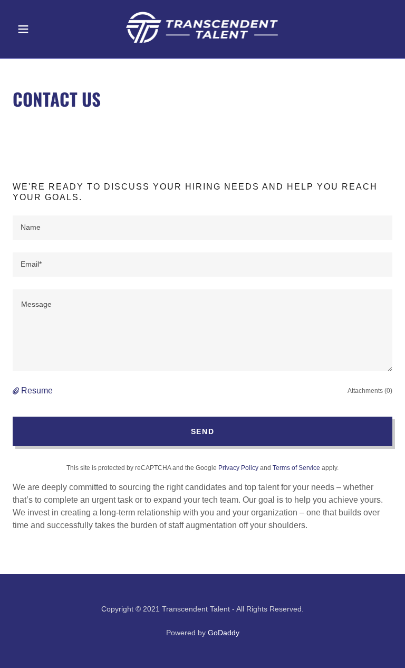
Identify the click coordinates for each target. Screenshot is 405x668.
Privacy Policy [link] (238, 468)
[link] (202, 44)
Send (203, 431)
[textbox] (202, 227)
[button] (41, 29)
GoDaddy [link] (223, 632)
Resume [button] (37, 390)
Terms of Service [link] (296, 468)
